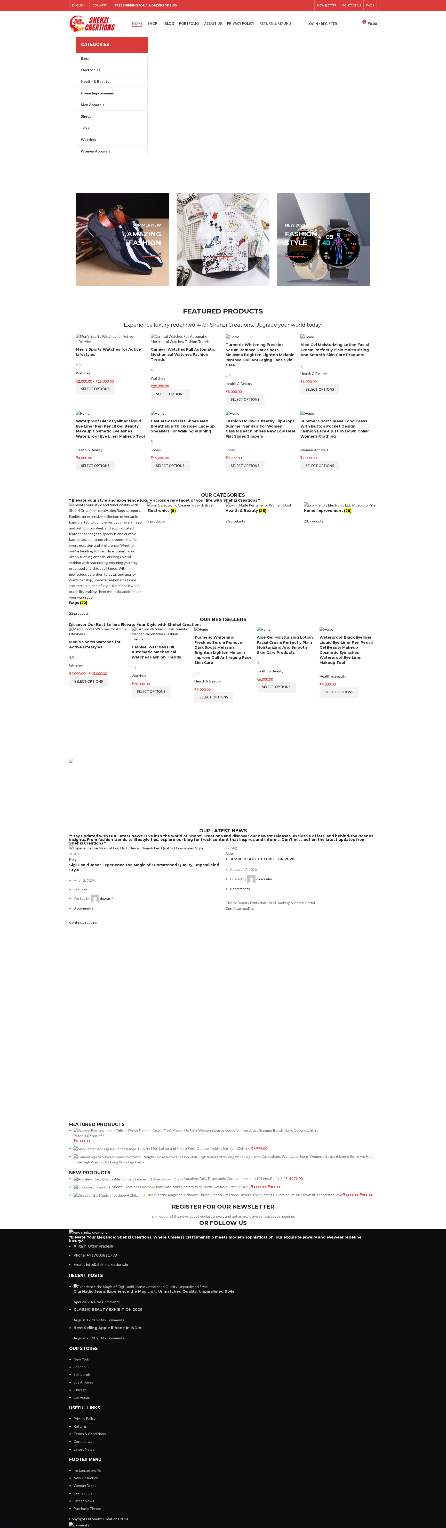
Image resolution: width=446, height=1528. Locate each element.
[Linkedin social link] (295, 5)
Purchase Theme (87, 1508)
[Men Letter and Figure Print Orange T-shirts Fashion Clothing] (112, 1148)
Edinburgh (82, 1374)
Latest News (84, 1449)
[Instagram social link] (275, 5)
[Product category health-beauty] (262, 513)
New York (81, 1359)
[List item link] (223, 1255)
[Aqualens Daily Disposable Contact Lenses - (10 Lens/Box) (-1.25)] (129, 1178)
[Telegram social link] (308, 5)
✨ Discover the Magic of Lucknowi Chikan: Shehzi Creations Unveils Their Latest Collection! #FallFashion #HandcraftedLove (242, 1195)
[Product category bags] (106, 559)
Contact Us (83, 1441)
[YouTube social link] (281, 5)
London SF (82, 1367)
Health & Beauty (239, 383)
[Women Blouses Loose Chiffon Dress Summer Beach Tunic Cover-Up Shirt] (136, 1130)
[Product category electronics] (184, 513)
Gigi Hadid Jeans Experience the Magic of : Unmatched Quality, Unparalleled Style (154, 1291)
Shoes (156, 450)
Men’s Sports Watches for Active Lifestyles (95, 644)
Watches (83, 373)
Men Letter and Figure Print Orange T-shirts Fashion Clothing (201, 1148)
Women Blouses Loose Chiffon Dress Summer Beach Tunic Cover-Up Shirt (258, 1130)
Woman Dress (85, 1485)
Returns (80, 1426)
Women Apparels (314, 450)
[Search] (344, 24)
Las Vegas (82, 1397)
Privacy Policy (84, 1418)
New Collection (86, 1478)
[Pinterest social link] (288, 5)
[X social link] (268, 5)
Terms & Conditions (90, 1434)
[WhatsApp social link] (301, 5)
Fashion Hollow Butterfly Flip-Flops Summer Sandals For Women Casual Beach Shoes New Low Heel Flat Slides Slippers (260, 429)
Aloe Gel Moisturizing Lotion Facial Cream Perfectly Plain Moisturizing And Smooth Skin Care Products (334, 349)
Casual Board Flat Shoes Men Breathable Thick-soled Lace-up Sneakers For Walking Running (183, 426)
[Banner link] (122, 239)
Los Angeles (83, 1382)
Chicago (80, 1390)
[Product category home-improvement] (340, 513)
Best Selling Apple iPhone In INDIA (107, 1327)
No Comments (108, 1302)
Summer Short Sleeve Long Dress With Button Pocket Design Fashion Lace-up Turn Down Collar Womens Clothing (334, 429)
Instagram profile (87, 1470)
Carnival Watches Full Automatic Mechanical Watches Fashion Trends (183, 354)
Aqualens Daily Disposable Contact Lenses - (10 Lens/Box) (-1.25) (236, 1178)
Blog (72, 859)
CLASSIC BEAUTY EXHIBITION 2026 (260, 859)
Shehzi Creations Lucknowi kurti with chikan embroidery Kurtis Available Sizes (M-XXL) (181, 1187)
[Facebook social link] (261, 5)
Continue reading (83, 922)
